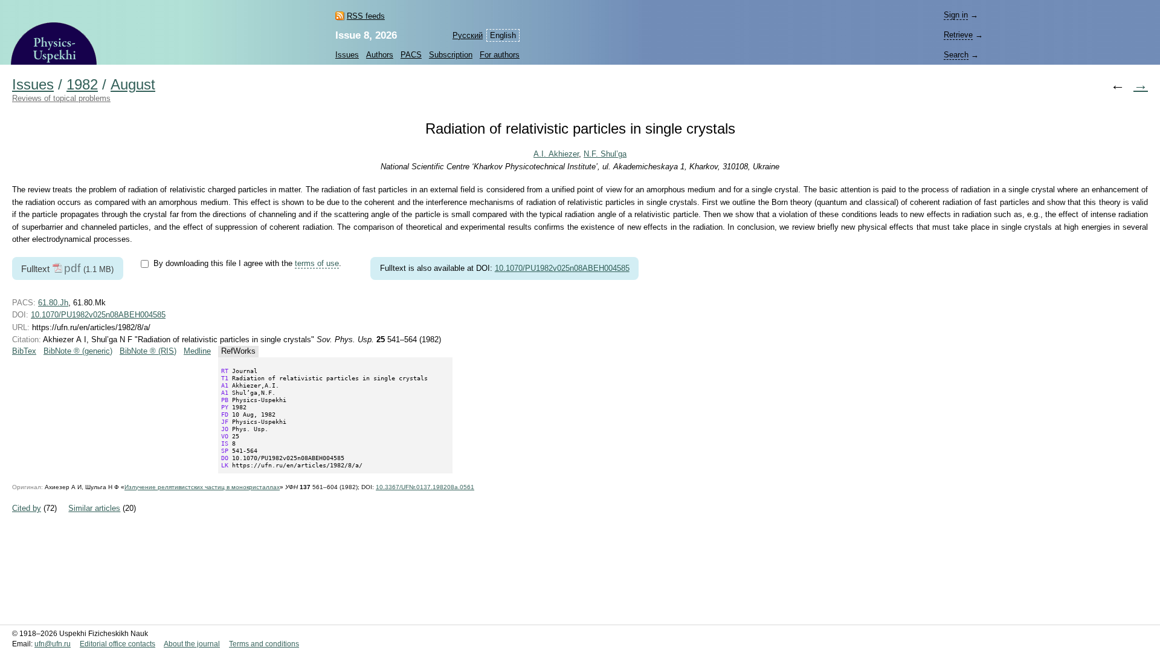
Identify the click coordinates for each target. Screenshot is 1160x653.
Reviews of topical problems (61, 98)
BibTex (24, 351)
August (133, 85)
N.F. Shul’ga (605, 153)
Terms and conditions (264, 644)
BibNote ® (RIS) (148, 351)
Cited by (26, 508)
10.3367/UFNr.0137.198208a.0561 (425, 487)
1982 (82, 85)
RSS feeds (366, 16)
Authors (379, 54)
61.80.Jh (53, 302)
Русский (468, 35)
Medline (197, 351)
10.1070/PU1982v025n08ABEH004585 (562, 268)
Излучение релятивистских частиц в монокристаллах (202, 487)
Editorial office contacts (117, 644)
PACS (411, 54)
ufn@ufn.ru (52, 644)
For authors (500, 54)
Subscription (450, 54)
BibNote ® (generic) (78, 351)
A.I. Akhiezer (556, 153)
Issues (347, 54)
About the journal (192, 644)
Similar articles (94, 508)
